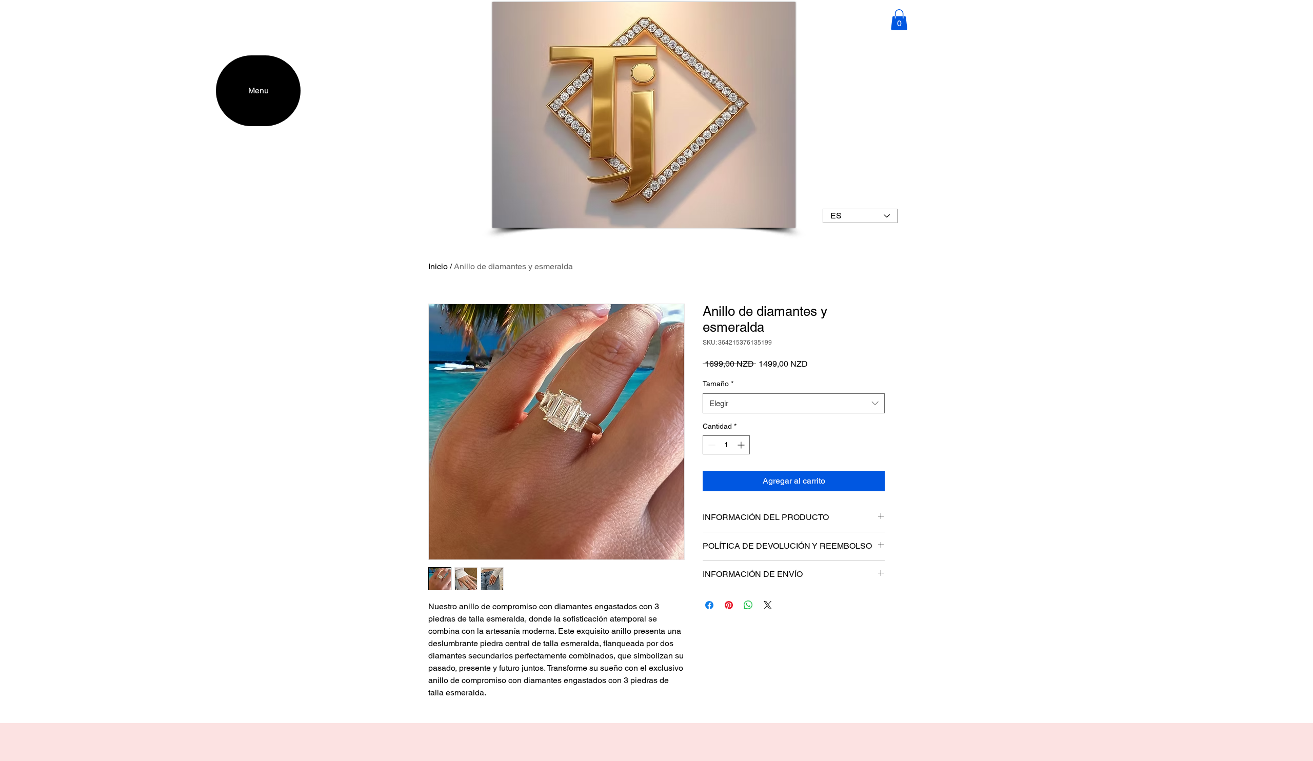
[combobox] (794, 403)
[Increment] (741, 445)
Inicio (438, 266)
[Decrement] (710, 445)
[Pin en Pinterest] (729, 605)
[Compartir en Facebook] (709, 605)
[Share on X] (768, 605)
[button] (899, 19)
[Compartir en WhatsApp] (748, 605)
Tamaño (718, 383)
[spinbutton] (726, 445)
